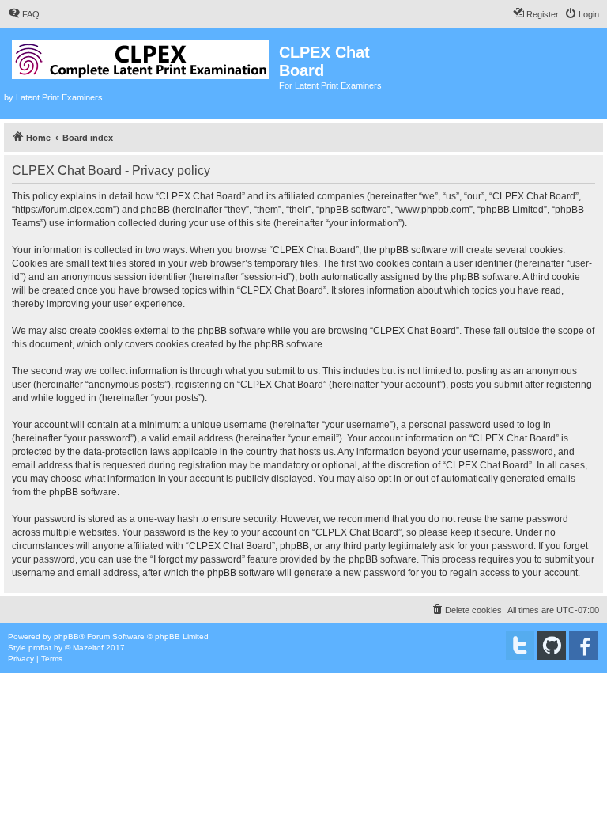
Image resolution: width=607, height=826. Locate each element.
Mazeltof (88, 647)
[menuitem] (24, 14)
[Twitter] (520, 645)
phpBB (66, 636)
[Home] (141, 56)
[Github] (551, 645)
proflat (39, 647)
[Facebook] (583, 645)
